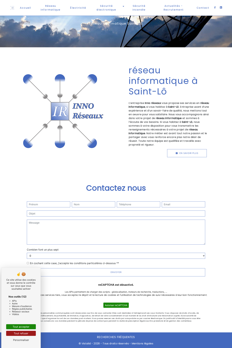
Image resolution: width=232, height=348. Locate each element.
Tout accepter (21, 326)
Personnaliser (21, 340)
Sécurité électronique (106, 8)
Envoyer (116, 272)
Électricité (78, 8)
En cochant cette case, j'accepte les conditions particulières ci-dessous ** (74, 263)
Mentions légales (142, 343)
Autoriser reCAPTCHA (116, 305)
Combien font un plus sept (43, 249)
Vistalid (86, 343)
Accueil (25, 8)
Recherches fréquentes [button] (116, 337)
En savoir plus (188, 153)
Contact (203, 8)
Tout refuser (21, 333)
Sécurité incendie (139, 8)
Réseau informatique (50, 8)
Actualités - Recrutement (174, 8)
